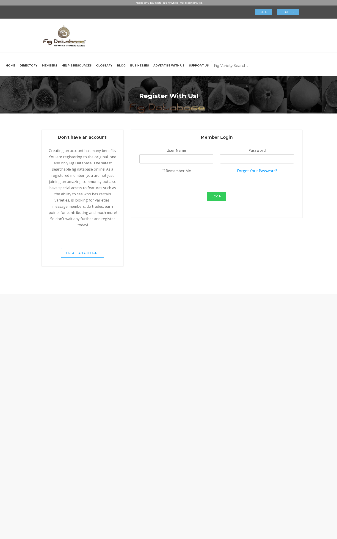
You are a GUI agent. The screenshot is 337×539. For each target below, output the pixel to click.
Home (10, 65)
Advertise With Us (168, 65)
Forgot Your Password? (257, 170)
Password (257, 150)
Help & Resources (76, 65)
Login (263, 12)
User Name (176, 150)
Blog (121, 65)
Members (49, 65)
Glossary (104, 65)
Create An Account (82, 253)
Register (288, 12)
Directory (28, 65)
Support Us (199, 65)
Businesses (139, 65)
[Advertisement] (190, 34)
